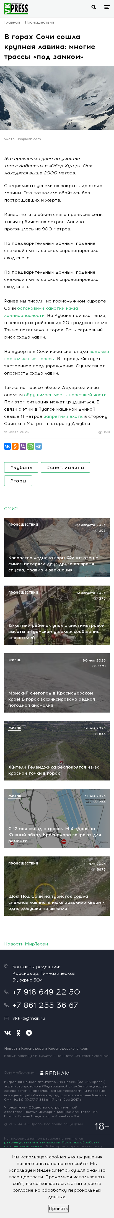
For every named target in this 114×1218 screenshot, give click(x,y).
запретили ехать (63, 416)
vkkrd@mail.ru (28, 1018)
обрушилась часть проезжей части (65, 394)
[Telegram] (38, 446)
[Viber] (23, 446)
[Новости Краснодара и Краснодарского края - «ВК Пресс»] (16, 8)
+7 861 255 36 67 (45, 1005)
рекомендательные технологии (32, 1142)
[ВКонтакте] (7, 446)
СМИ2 (11, 508)
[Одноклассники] (15, 446)
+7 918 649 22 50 (46, 991)
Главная (12, 22)
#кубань (21, 467)
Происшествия (39, 22)
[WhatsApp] (30, 446)
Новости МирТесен (26, 944)
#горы (18, 481)
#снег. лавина (65, 467)
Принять (58, 1208)
